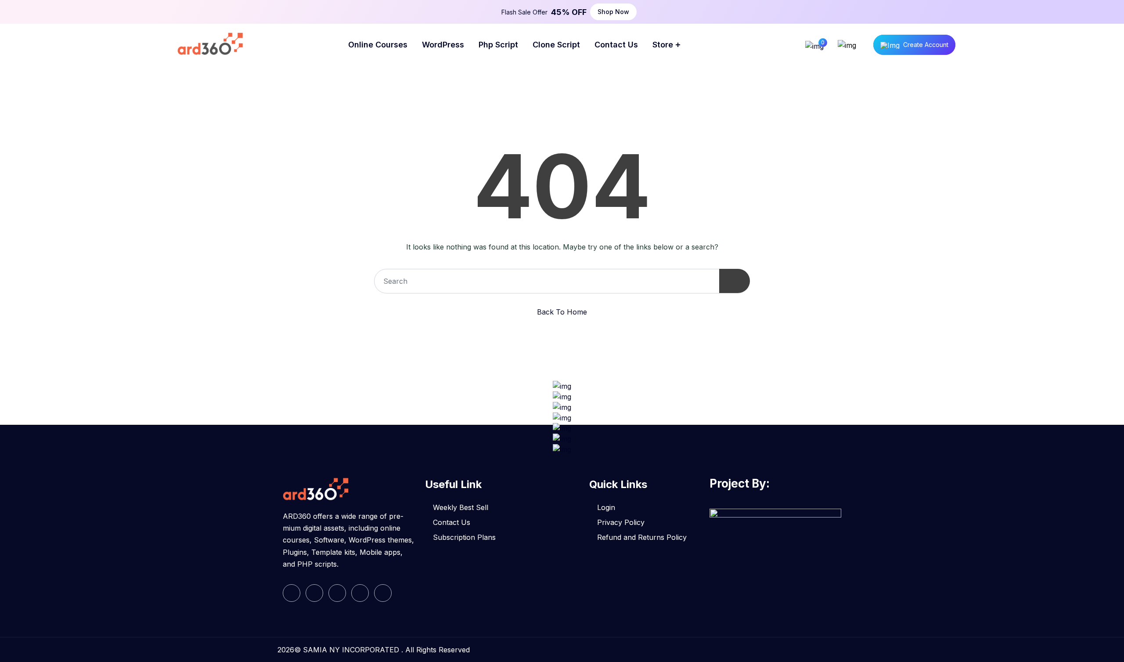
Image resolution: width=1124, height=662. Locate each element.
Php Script (498, 44)
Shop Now (613, 11)
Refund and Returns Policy (642, 537)
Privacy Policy (621, 522)
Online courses (377, 44)
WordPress (443, 44)
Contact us (616, 44)
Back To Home (562, 311)
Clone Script (556, 44)
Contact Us (451, 522)
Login (606, 507)
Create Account (925, 44)
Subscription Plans (464, 537)
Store (662, 44)
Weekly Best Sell (460, 507)
